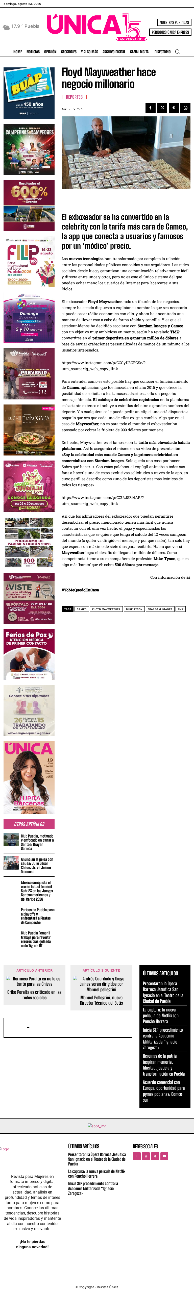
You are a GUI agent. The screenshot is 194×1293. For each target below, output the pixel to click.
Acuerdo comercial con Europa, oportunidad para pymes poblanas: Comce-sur (164, 1091)
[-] (16, 1027)
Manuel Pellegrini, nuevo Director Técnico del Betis (101, 1000)
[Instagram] (146, 1156)
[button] (177, 51)
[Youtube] (164, 1156)
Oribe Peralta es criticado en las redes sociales (34, 995)
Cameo (82, 609)
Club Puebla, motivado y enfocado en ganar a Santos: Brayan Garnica (37, 842)
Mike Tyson (134, 609)
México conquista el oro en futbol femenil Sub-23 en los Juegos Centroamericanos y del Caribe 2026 (37, 890)
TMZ (181, 609)
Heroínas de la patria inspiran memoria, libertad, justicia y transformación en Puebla (164, 1064)
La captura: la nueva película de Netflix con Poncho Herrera (161, 1015)
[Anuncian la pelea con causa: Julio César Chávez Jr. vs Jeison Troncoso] (11, 863)
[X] (162, 108)
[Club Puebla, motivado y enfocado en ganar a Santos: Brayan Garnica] (11, 840)
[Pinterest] (174, 108)
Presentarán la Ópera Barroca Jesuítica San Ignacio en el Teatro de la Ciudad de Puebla (163, 992)
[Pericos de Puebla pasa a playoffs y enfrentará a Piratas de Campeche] (11, 913)
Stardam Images (160, 609)
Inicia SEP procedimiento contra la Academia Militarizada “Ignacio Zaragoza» (93, 1188)
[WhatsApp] (185, 108)
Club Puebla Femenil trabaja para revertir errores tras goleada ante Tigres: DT (36, 939)
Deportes (74, 97)
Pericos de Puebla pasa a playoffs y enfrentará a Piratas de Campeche (38, 916)
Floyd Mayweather (106, 609)
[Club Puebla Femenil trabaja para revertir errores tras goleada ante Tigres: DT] (11, 937)
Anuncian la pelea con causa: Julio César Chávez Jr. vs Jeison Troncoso (37, 865)
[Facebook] (151, 108)
